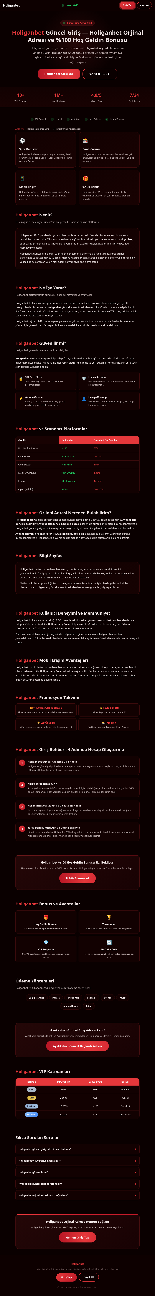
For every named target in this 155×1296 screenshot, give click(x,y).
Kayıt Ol (144, 5)
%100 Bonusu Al (77, 878)
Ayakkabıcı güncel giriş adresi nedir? (40, 1183)
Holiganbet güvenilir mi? (33, 1172)
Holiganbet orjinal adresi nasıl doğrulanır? (43, 1195)
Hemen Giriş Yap (77, 1237)
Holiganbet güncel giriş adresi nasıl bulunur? (45, 1149)
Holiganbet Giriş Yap (59, 74)
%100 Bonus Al (99, 74)
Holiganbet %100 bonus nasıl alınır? (40, 1160)
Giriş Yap (127, 5)
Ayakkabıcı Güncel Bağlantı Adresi (77, 1046)
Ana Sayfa (19, 128)
